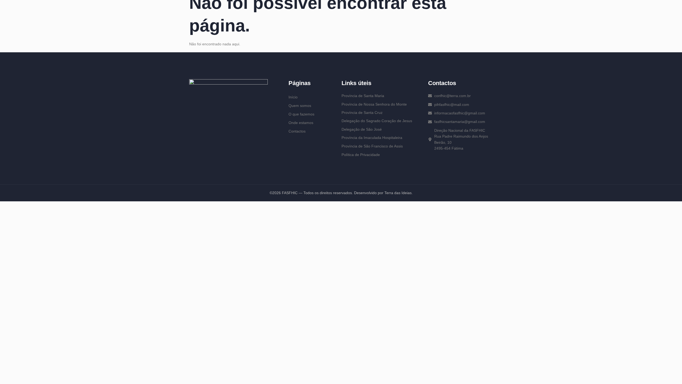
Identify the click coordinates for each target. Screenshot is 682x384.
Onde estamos (301, 123)
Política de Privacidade (361, 155)
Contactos (297, 131)
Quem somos (300, 105)
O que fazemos (301, 114)
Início (293, 97)
